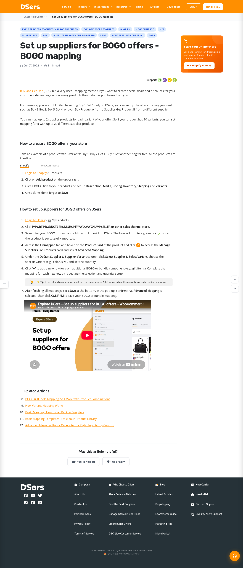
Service (66, 6)
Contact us (80, 504)
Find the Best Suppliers (122, 504)
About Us (79, 494)
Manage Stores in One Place (124, 514)
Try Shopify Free (199, 65)
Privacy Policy (82, 523)
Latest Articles (164, 494)
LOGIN (193, 6)
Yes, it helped (83, 462)
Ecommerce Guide (166, 514)
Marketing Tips (163, 523)
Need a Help (202, 494)
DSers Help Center (34, 16)
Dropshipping (162, 504)
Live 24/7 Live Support (209, 514)
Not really (116, 462)
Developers (173, 6)
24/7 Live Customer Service (125, 533)
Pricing (139, 6)
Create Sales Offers (120, 523)
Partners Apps (82, 514)
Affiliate (155, 6)
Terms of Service (84, 533)
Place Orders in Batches (122, 494)
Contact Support (206, 504)
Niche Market (162, 533)
